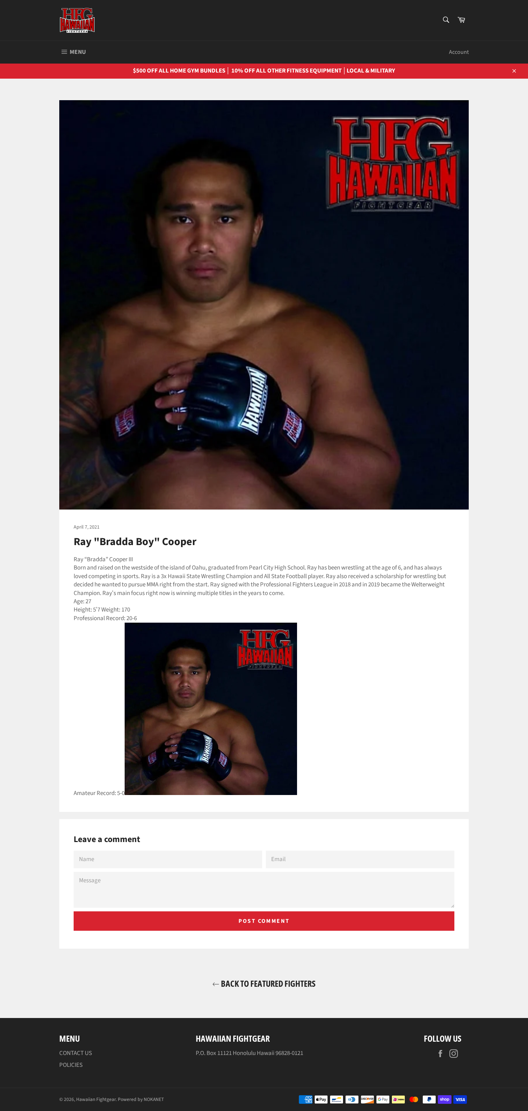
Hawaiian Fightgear (96, 1099)
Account (459, 52)
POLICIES (71, 1065)
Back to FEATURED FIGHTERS (267, 983)
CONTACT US (75, 1053)
